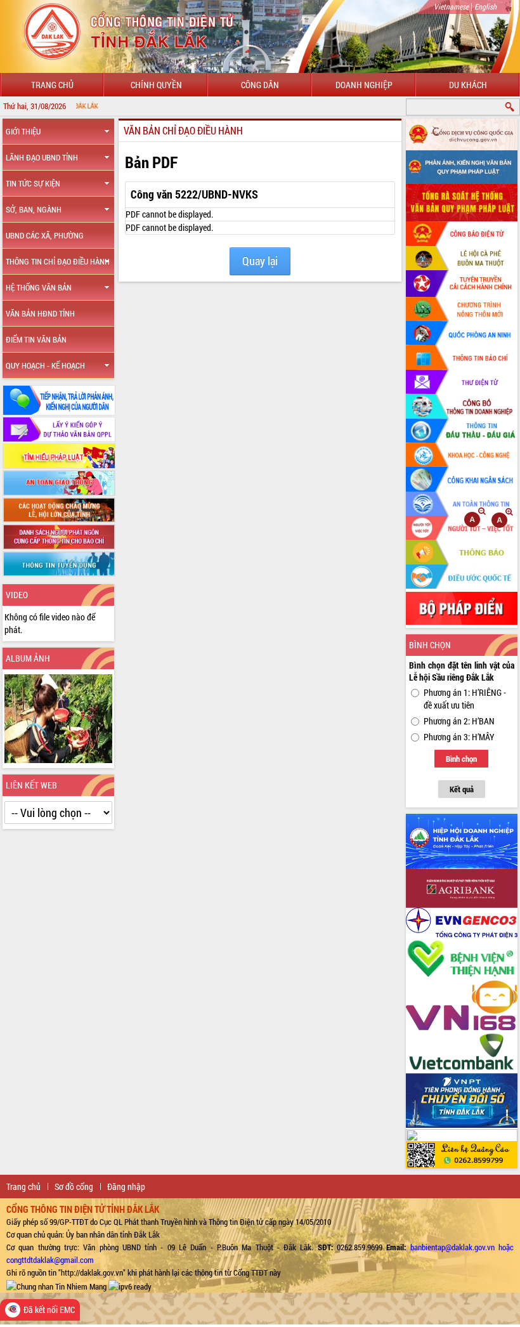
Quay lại (260, 261)
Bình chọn (461, 758)
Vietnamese (451, 6)
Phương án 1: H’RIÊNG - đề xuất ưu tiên (465, 698)
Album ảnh (28, 658)
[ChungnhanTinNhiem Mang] (56, 1285)
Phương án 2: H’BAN (459, 721)
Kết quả (462, 789)
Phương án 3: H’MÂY (459, 737)
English (485, 6)
